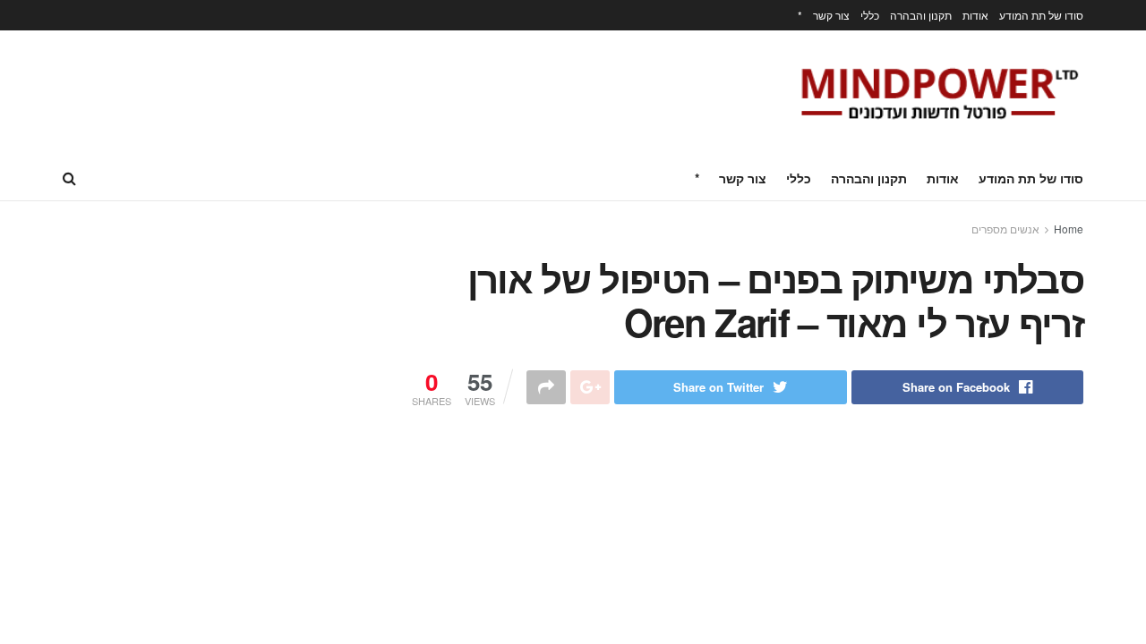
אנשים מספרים (1005, 228)
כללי (869, 14)
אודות (975, 14)
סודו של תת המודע (1041, 14)
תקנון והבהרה (921, 14)
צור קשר (831, 14)
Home (1068, 228)
